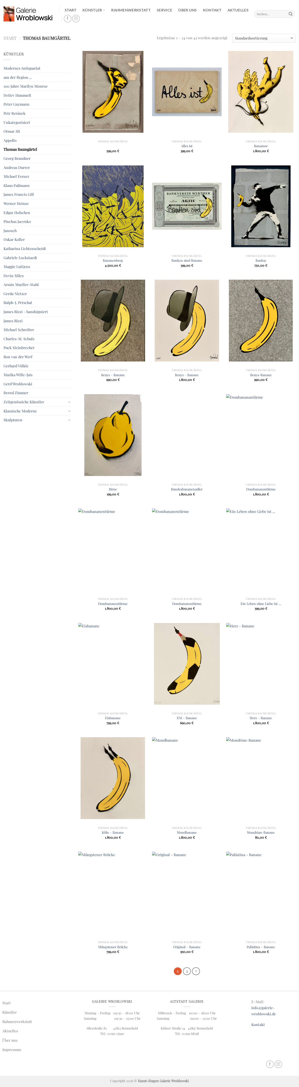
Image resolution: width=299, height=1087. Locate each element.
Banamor (261, 146)
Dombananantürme (261, 489)
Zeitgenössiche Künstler (24, 401)
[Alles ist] (186, 92)
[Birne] (113, 435)
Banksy (261, 260)
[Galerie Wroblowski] (28, 13)
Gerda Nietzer (15, 293)
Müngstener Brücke (113, 947)
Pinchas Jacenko (17, 221)
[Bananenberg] (113, 206)
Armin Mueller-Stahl (21, 284)
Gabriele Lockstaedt (20, 257)
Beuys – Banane (113, 375)
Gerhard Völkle (16, 365)
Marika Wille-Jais (18, 374)
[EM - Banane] (186, 664)
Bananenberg (113, 260)
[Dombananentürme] (113, 549)
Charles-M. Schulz (19, 338)
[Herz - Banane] (260, 664)
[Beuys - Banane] (113, 320)
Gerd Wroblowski (18, 383)
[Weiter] (196, 971)
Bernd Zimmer (16, 392)
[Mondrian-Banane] (260, 778)
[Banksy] (260, 206)
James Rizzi (13, 320)
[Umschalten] (69, 402)
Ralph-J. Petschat (18, 302)
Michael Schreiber (19, 329)
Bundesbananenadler (187, 489)
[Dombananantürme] (260, 435)
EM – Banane (187, 718)
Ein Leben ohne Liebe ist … (261, 603)
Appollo (10, 140)
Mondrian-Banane (261, 832)
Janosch (10, 230)
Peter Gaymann (16, 104)
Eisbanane (113, 718)
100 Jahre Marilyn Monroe (26, 86)
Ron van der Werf (18, 356)
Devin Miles (14, 275)
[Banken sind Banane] (186, 206)
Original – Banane (186, 947)
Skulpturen (13, 419)
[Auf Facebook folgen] (67, 18)
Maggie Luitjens (17, 266)
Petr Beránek (14, 113)
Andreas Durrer (17, 167)
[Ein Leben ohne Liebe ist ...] (260, 549)
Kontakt (212, 10)
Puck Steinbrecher (19, 347)
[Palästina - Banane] (260, 892)
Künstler (92, 10)
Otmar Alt (12, 131)
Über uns (187, 10)
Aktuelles (238, 10)
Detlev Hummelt (17, 95)
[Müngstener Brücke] (113, 892)
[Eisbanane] (113, 664)
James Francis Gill (19, 194)
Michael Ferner (16, 176)
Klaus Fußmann (17, 185)
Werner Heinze (16, 203)
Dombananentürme (113, 603)
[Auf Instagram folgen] (76, 18)
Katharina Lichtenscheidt (25, 248)
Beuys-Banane (261, 375)
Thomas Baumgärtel (20, 149)
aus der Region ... (18, 77)
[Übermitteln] (291, 14)
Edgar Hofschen (17, 212)
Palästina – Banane (261, 947)
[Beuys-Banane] (260, 320)
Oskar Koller (14, 239)
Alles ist (186, 146)
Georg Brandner (17, 158)
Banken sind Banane (186, 260)
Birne (113, 489)
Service (164, 10)
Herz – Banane (261, 718)
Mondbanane (187, 832)
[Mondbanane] (186, 778)
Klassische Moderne (20, 410)
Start (71, 10)
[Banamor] (260, 92)
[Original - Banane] (186, 892)
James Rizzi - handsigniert (26, 311)
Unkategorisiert (17, 122)
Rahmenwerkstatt (131, 10)
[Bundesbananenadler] (186, 435)
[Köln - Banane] (113, 778)
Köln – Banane (113, 832)
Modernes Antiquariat (22, 68)
